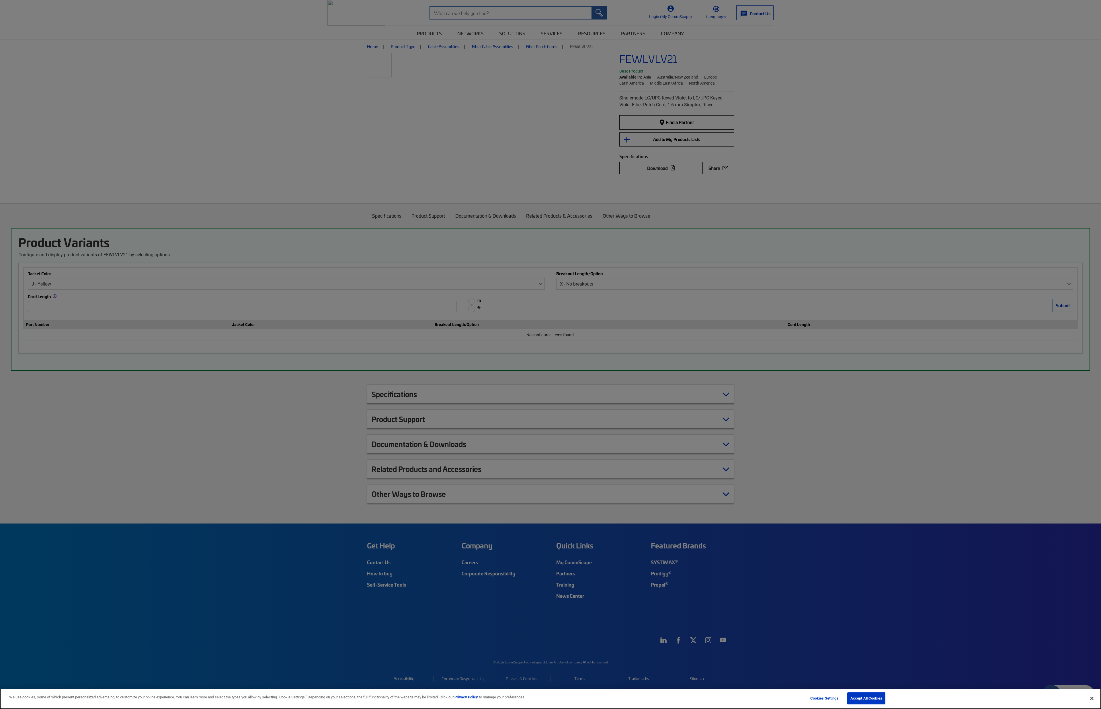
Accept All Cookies (866, 698)
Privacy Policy (466, 697)
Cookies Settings (824, 698)
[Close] (1092, 698)
